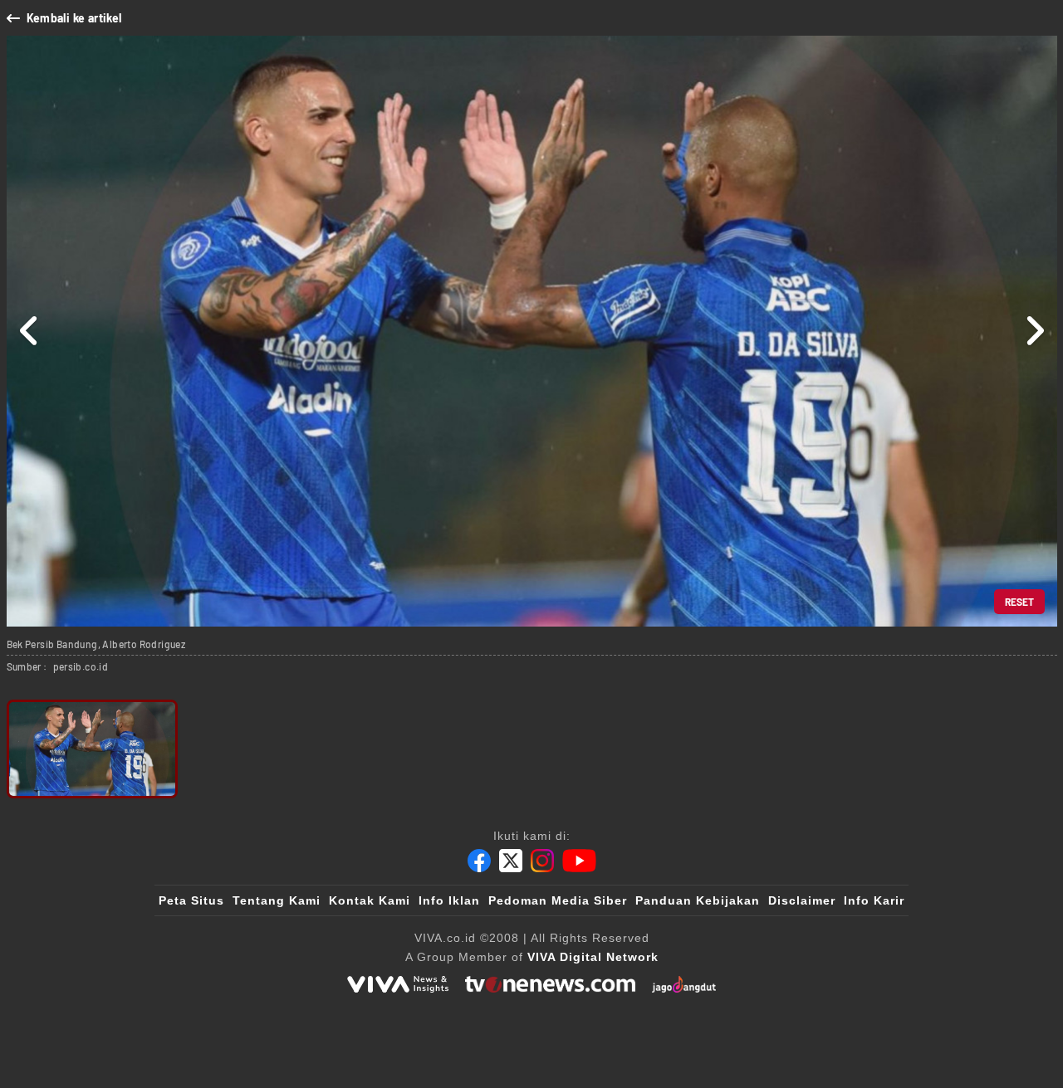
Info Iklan (449, 900)
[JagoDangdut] (684, 984)
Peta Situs (191, 900)
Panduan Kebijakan (697, 900)
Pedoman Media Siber (557, 900)
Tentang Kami (277, 900)
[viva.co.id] (397, 984)
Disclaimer (801, 900)
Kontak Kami (369, 900)
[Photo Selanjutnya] (1034, 331)
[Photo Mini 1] (93, 749)
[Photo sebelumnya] (29, 331)
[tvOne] (550, 984)
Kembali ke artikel (74, 18)
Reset (1019, 601)
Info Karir (874, 900)
